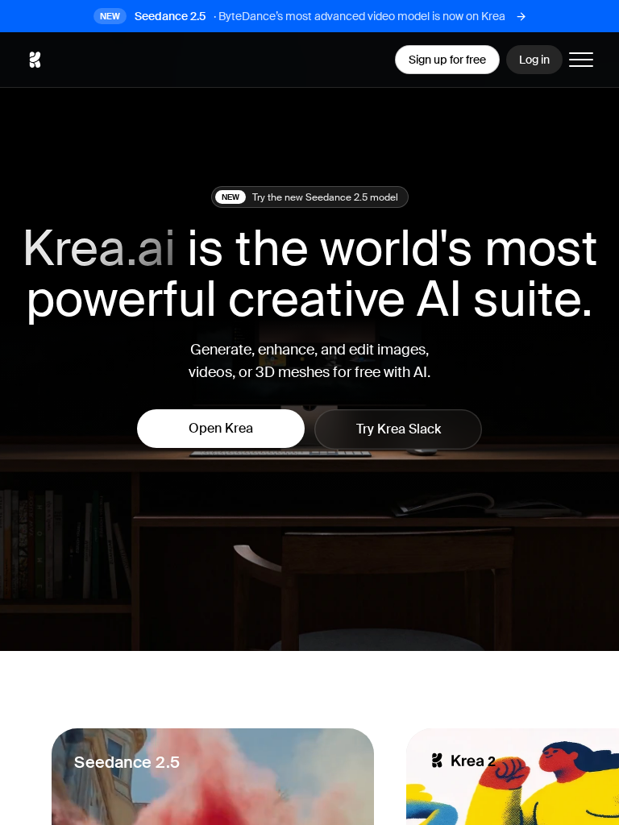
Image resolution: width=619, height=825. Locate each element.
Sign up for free (447, 59)
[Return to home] (35, 59)
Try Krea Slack (398, 429)
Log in (534, 59)
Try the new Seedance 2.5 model (310, 197)
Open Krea (221, 428)
